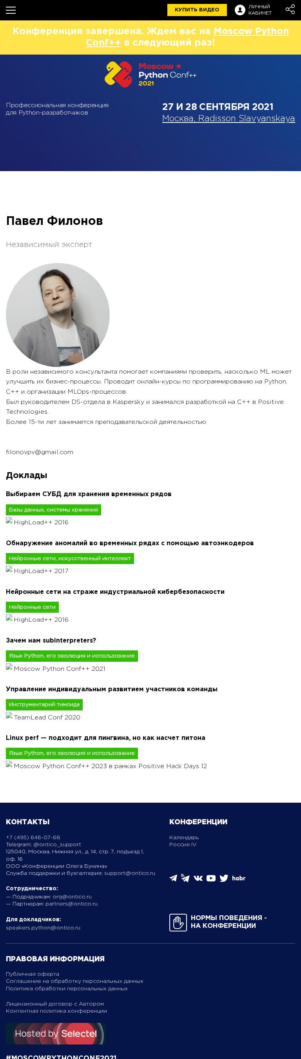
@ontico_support (57, 844)
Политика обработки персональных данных (67, 988)
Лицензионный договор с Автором (55, 1004)
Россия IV (183, 844)
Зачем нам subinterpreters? (51, 641)
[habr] (238, 879)
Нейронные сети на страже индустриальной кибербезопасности (115, 592)
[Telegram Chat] (173, 880)
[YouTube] (211, 881)
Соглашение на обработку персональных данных (74, 981)
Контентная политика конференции (56, 1011)
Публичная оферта (32, 974)
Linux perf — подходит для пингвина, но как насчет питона (105, 738)
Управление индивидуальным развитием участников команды (112, 689)
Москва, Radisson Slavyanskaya (228, 119)
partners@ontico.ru (71, 904)
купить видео (197, 10)
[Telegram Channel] (185, 881)
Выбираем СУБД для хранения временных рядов (89, 494)
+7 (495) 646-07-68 (33, 837)
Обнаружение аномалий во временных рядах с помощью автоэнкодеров (130, 543)
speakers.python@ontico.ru (43, 928)
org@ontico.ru (72, 897)
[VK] (198, 881)
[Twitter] (223, 881)
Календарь (184, 837)
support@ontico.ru (129, 873)
